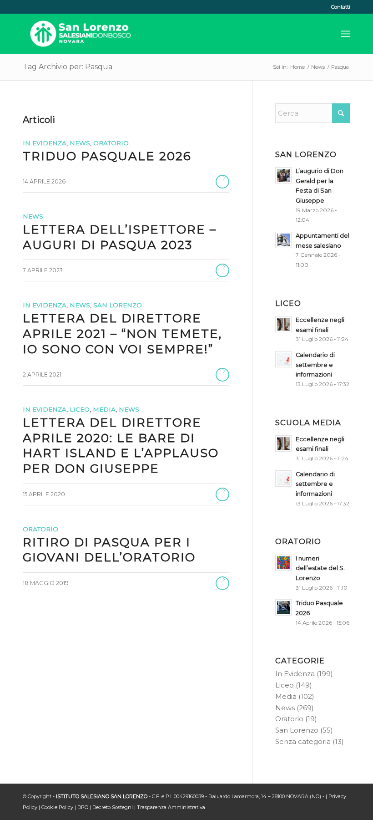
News (80, 143)
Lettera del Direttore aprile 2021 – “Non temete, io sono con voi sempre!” (122, 334)
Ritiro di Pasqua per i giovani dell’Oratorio (109, 550)
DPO (82, 807)
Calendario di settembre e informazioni (315, 364)
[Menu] (345, 33)
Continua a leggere (222, 181)
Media (104, 409)
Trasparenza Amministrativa (171, 807)
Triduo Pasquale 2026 (107, 156)
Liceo (80, 409)
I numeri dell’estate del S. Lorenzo (320, 568)
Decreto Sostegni (112, 807)
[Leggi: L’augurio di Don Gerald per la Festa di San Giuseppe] (283, 175)
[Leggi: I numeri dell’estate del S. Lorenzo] (283, 563)
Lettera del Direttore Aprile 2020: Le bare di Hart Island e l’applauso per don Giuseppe (121, 445)
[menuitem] (338, 7)
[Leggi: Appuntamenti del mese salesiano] (283, 240)
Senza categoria (303, 741)
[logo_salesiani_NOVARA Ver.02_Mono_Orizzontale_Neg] (80, 33)
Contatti (340, 7)
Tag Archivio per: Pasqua (67, 66)
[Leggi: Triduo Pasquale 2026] (283, 607)
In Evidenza (44, 143)
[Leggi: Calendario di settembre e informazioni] (283, 359)
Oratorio (111, 143)
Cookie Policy (57, 807)
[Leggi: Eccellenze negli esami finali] (283, 324)
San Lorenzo (117, 305)
